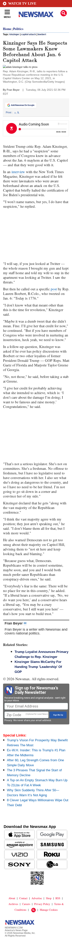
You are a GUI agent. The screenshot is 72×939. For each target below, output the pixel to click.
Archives (13, 904)
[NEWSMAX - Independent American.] (36, 14)
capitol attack (28, 34)
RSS (57, 898)
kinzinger (14, 34)
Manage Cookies (49, 910)
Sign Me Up (58, 715)
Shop (48, 898)
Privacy (8, 720)
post (54, 288)
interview (18, 171)
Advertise (36, 898)
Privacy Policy (42, 904)
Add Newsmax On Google (22, 105)
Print (8, 112)
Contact (23, 898)
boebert (42, 34)
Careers (26, 904)
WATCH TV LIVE (22, 3)
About (11, 898)
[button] (63, 13)
